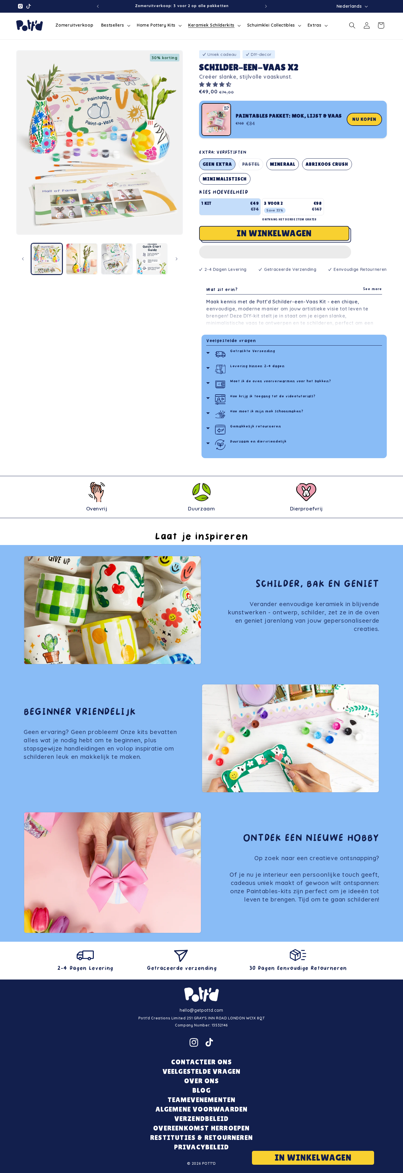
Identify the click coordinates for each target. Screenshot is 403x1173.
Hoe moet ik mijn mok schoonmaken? (267, 411)
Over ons (201, 1081)
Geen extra (217, 164)
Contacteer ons (201, 1062)
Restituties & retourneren (201, 1137)
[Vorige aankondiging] (97, 6)
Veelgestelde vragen (231, 341)
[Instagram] (194, 1042)
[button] (216, 84)
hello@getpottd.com (201, 1010)
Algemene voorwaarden (201, 1109)
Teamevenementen (202, 1100)
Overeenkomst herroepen (201, 1128)
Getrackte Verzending (252, 351)
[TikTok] (209, 1042)
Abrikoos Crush (327, 164)
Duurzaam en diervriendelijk (258, 442)
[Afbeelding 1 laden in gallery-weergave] (47, 259)
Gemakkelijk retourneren (255, 426)
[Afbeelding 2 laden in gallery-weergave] (82, 259)
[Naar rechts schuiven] (176, 258)
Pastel (252, 165)
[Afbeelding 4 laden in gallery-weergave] (152, 259)
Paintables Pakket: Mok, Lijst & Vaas (289, 116)
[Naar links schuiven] (22, 258)
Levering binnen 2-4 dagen (257, 366)
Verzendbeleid (201, 1118)
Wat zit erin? (294, 290)
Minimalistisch (225, 178)
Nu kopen (364, 119)
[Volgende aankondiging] (265, 6)
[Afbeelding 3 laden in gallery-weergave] (117, 259)
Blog (201, 1090)
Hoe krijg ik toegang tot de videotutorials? (272, 396)
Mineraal (282, 164)
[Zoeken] (352, 25)
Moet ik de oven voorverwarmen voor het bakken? (280, 381)
